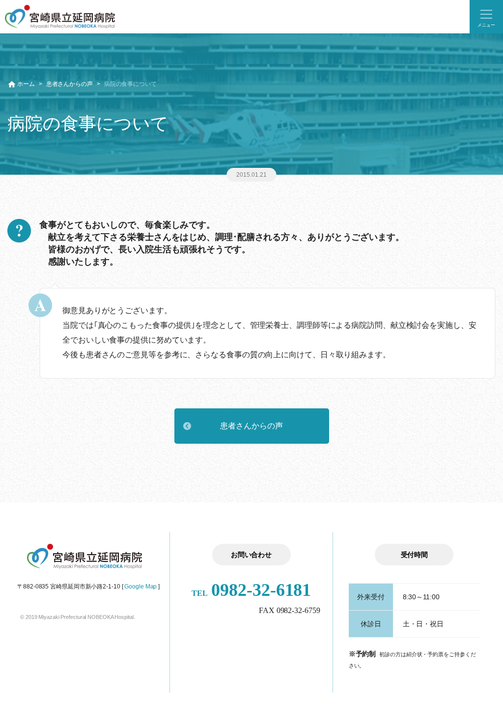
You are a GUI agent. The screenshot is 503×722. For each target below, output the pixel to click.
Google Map (140, 586)
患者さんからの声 (69, 83)
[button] (486, 16)
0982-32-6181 (251, 590)
